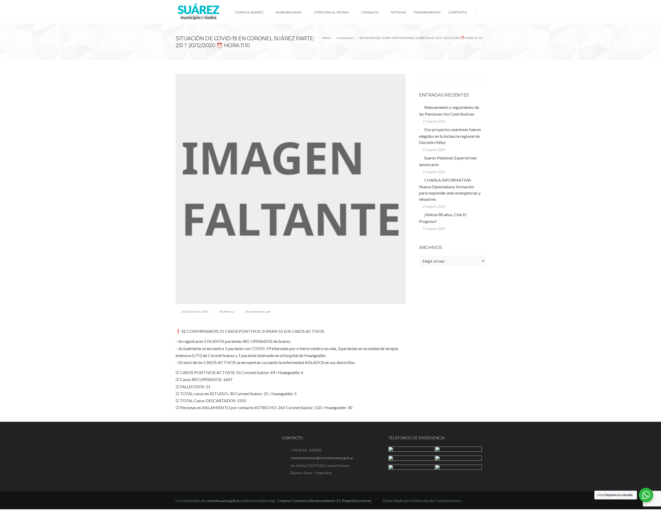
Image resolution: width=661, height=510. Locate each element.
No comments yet (258, 311)
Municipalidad (289, 12)
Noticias (398, 12)
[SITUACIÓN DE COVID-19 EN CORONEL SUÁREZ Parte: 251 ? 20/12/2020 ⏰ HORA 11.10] (291, 189)
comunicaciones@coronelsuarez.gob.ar (322, 458)
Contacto (457, 12)
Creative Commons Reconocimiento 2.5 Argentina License (324, 501)
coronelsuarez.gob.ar (223, 501)
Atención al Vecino (331, 12)
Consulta (370, 12)
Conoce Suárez (249, 12)
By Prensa (227, 311)
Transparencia (427, 12)
